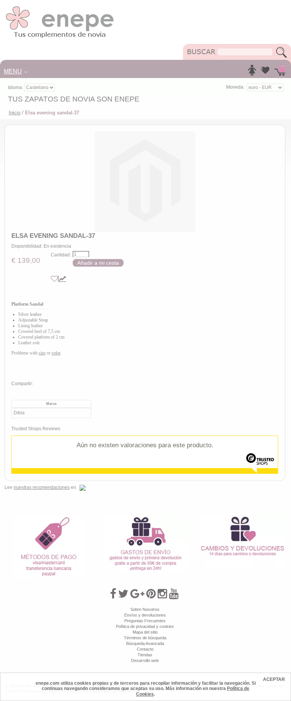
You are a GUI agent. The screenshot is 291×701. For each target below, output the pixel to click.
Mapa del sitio (145, 632)
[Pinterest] (151, 594)
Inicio (14, 113)
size (42, 353)
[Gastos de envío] (145, 518)
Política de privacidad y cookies (145, 626)
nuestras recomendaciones (42, 487)
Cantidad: (61, 255)
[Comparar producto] (62, 279)
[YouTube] (173, 594)
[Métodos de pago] (48, 518)
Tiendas (145, 655)
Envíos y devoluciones (145, 615)
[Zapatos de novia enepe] (60, 8)
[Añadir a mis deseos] (54, 279)
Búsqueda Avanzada (145, 643)
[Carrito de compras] (279, 72)
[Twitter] (123, 594)
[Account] (252, 72)
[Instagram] (162, 594)
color (56, 353)
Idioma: (16, 87)
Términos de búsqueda (145, 637)
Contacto (145, 649)
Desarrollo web (145, 660)
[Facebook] (113, 594)
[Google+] (137, 594)
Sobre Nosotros (145, 609)
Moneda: (235, 87)
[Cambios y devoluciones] (242, 518)
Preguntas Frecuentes (145, 620)
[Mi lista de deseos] (265, 72)
